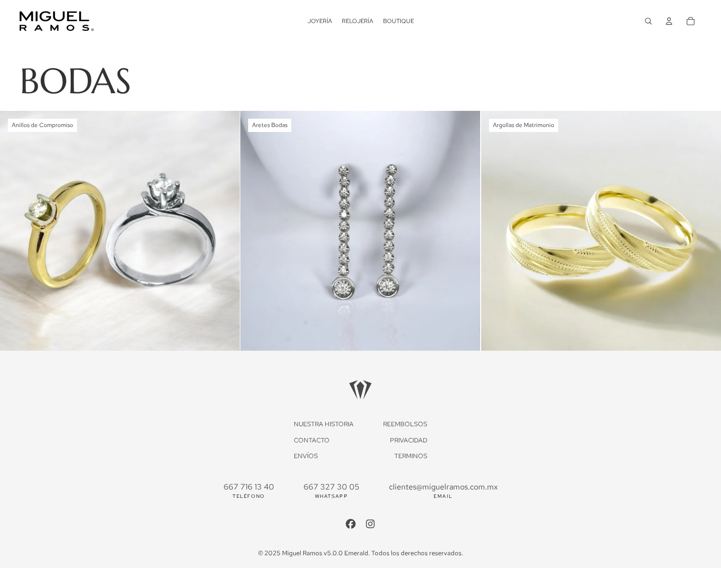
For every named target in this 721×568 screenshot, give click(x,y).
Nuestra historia (324, 424)
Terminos (410, 456)
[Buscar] (648, 21)
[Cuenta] (669, 21)
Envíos (306, 456)
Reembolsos (405, 424)
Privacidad (408, 440)
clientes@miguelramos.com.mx (443, 487)
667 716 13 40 (249, 487)
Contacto (312, 440)
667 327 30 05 (332, 487)
